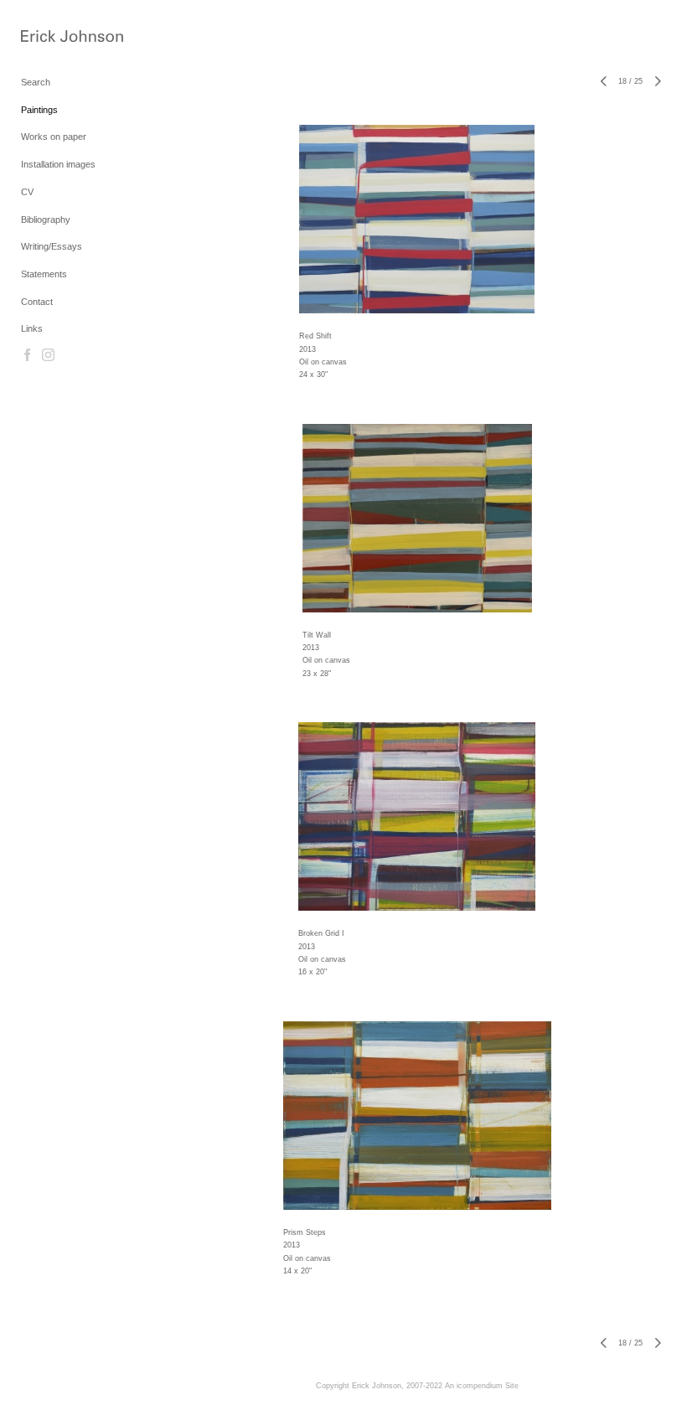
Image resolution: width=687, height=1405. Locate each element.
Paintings (39, 110)
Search (35, 82)
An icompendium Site (482, 1386)
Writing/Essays (51, 246)
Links (32, 328)
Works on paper (53, 137)
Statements (44, 274)
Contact (37, 302)
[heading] (63, 37)
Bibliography (45, 219)
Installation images (58, 164)
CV (27, 192)
